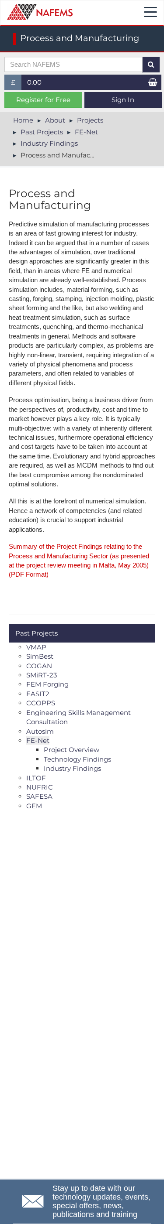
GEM (34, 806)
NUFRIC (39, 787)
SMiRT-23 (41, 675)
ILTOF (36, 778)
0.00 (34, 82)
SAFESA (39, 796)
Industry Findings (49, 143)
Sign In (123, 100)
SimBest (39, 656)
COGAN (39, 666)
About (55, 120)
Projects (90, 120)
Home (23, 120)
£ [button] (16, 84)
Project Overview (71, 749)
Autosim (40, 731)
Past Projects (42, 132)
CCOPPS (40, 703)
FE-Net (86, 132)
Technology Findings (77, 759)
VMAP (36, 647)
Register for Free (43, 100)
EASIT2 (37, 694)
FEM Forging (47, 684)
